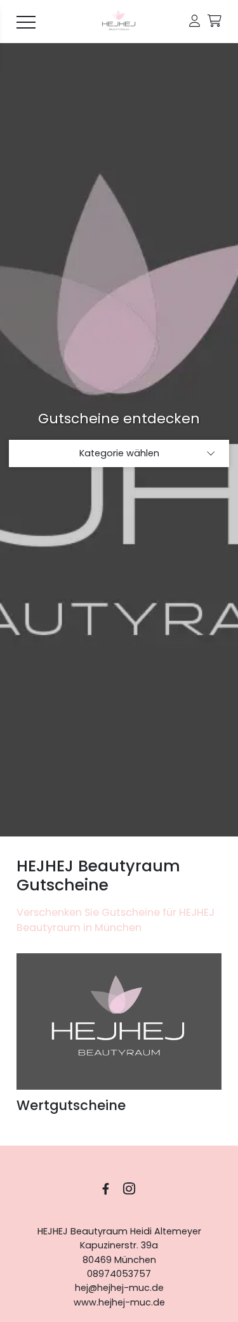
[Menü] (26, 21)
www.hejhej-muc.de (119, 1302)
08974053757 (119, 1273)
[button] (194, 21)
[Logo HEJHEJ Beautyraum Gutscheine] (119, 21)
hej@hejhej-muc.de (119, 1287)
